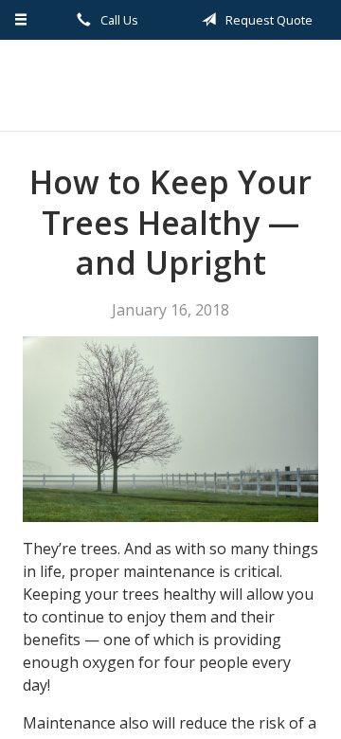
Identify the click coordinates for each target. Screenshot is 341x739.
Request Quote (268, 19)
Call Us (118, 19)
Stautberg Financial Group (170, 85)
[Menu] (21, 19)
